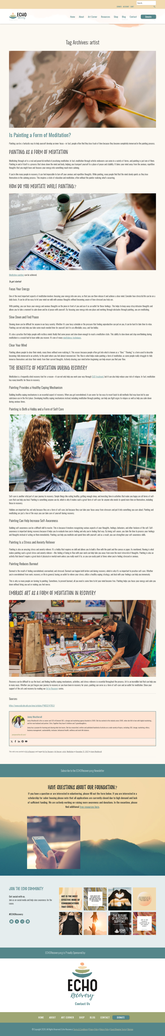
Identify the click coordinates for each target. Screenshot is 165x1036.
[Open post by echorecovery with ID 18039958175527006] (70, 898)
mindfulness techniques (72, 337)
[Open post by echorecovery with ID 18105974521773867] (144, 898)
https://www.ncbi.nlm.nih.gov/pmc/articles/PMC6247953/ (32, 705)
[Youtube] (26, 741)
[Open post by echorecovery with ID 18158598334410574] (119, 923)
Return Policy (104, 1029)
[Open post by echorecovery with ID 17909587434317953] (95, 923)
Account (126, 6)
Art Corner (92, 16)
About (81, 16)
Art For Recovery (48, 751)
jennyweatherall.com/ (19, 734)
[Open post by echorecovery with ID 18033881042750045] (70, 923)
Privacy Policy (94, 1029)
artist (64, 751)
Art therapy (58, 751)
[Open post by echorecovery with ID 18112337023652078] (119, 898)
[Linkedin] (19, 741)
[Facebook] (15, 741)
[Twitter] (12, 741)
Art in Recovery (52, 688)
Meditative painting (16, 275)
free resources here (89, 807)
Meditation (70, 751)
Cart (132, 6)
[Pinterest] (22, 741)
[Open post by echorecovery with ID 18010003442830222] (95, 898)
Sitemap (130, 1029)
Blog (124, 16)
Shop (116, 16)
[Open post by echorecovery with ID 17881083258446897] (144, 923)
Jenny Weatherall (96, 751)
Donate (148, 16)
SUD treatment (98, 376)
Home (72, 16)
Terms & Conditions (80, 1029)
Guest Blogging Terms (118, 1029)
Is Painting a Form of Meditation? (40, 135)
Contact (133, 16)
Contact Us (82, 1003)
